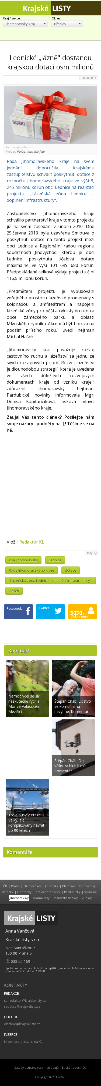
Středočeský (32, 886)
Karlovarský (87, 886)
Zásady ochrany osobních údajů (36, 1068)
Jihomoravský (19, 898)
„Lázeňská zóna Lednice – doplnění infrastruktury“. (50, 580)
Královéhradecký (48, 892)
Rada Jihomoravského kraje (31, 570)
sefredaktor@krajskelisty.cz (25, 1000)
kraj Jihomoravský (23, 560)
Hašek (14, 590)
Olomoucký (41, 898)
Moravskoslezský (66, 898)
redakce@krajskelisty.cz (22, 1006)
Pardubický (72, 892)
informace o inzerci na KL (23, 1041)
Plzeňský (68, 886)
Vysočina (90, 892)
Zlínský (87, 898)
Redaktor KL (31, 542)
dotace (70, 570)
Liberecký (24, 892)
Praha (15, 886)
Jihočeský (51, 886)
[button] (25, 23)
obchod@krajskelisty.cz (22, 1024)
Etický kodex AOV (74, 1068)
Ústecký (7, 892)
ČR (5, 886)
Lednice (55, 560)
